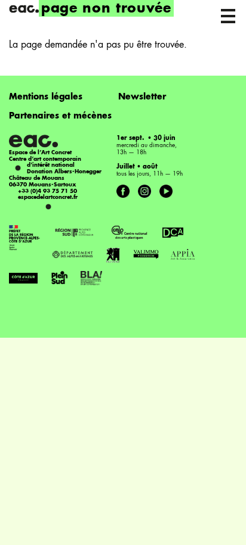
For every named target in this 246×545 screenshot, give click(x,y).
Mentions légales (45, 97)
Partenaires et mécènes (60, 116)
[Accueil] (24, 9)
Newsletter (142, 97)
